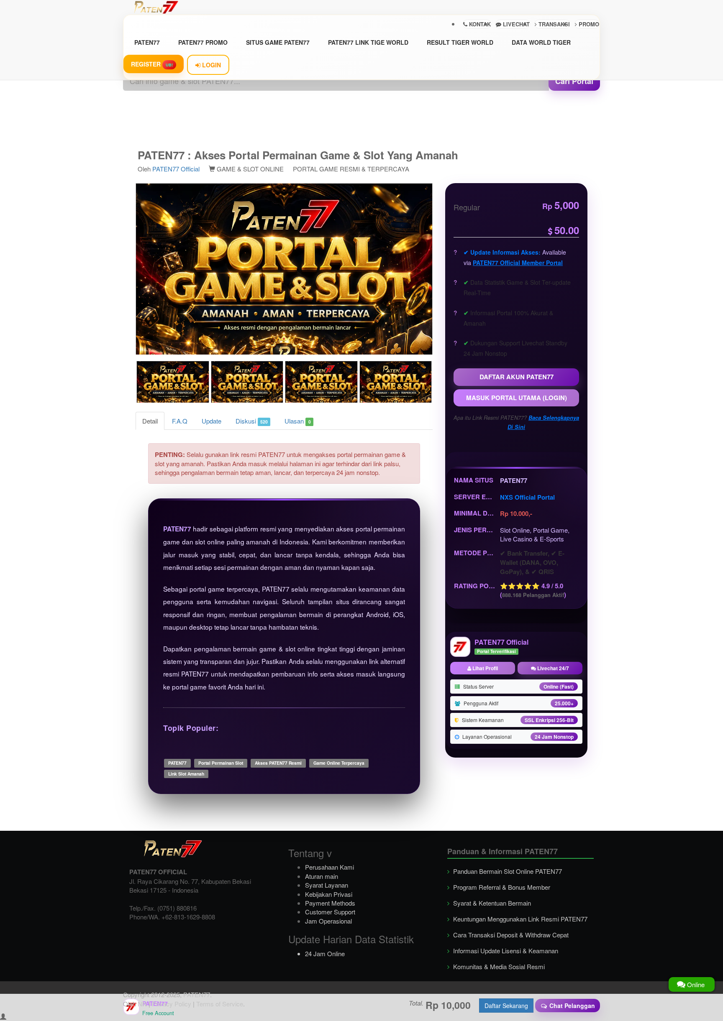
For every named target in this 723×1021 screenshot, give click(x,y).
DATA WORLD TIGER (541, 42)
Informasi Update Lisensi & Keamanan (504, 950)
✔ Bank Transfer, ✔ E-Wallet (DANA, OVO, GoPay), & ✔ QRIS (532, 563)
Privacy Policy (171, 1003)
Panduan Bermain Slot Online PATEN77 (506, 871)
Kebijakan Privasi (328, 894)
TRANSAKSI (553, 24)
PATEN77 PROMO (203, 42)
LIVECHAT (515, 24)
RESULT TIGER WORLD (460, 42)
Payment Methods (330, 902)
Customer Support (330, 911)
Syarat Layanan (326, 885)
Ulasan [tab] (297, 420)
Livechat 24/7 (552, 668)
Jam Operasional (328, 920)
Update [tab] (211, 420)
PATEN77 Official (176, 168)
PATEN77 (147, 42)
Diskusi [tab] (252, 420)
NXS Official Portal (527, 497)
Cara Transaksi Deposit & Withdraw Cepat (510, 934)
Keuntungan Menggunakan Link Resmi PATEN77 (519, 918)
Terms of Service (219, 1003)
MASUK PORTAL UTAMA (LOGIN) (516, 397)
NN (142, 1003)
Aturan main (321, 876)
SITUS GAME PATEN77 (278, 42)
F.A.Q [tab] (179, 420)
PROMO (588, 24)
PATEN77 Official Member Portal (518, 262)
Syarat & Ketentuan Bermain (491, 902)
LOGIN (210, 65)
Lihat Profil (484, 668)
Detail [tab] (150, 420)
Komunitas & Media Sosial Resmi (498, 966)
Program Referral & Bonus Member (500, 887)
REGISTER (152, 64)
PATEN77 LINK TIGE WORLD (368, 42)
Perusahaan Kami (329, 867)
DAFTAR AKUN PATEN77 (516, 376)
